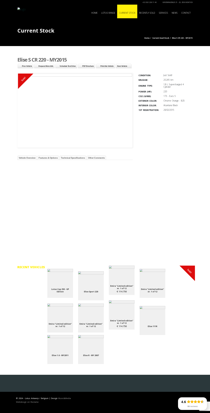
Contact (186, 12)
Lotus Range (108, 12)
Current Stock (127, 12)
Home (94, 12)
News (175, 12)
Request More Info (45, 66)
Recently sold (147, 12)
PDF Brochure (88, 66)
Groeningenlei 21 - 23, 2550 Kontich (177, 2)
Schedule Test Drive (68, 66)
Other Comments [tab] (96, 158)
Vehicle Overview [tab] (27, 158)
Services (163, 12)
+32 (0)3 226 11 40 (149, 2)
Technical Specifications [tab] (73, 158)
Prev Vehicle (27, 66)
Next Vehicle (122, 66)
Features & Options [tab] (48, 158)
